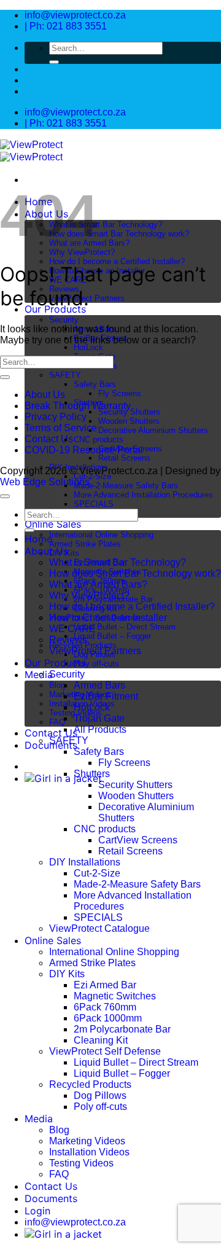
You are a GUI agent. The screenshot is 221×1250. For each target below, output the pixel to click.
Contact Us (51, 733)
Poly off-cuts (96, 663)
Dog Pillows (100, 1095)
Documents (51, 1198)
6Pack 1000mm (108, 1018)
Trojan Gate (99, 718)
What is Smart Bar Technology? (105, 224)
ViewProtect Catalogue (99, 928)
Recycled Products (90, 1084)
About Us (45, 394)
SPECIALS (94, 504)
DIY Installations (78, 467)
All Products (100, 729)
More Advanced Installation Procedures (143, 494)
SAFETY (65, 375)
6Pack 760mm (105, 1007)
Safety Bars (95, 384)
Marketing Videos (87, 1141)
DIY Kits (67, 974)
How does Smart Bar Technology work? (119, 233)
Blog (57, 685)
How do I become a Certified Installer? (117, 261)
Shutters (89, 402)
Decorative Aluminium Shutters (153, 430)
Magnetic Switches (115, 996)
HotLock (88, 347)
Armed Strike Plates (85, 544)
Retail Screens (124, 458)
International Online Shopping (101, 534)
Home (38, 539)
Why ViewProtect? (82, 252)
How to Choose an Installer (108, 617)
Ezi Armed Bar (105, 985)
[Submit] (54, 62)
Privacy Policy (56, 417)
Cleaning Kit (101, 1040)
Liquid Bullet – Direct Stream (125, 626)
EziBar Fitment (106, 696)
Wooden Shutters (129, 421)
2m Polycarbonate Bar (122, 1029)
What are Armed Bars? (98, 584)
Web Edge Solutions (45, 482)
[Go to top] (5, 496)
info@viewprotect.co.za (75, 1222)
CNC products (98, 439)
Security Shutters (129, 411)
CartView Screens (130, 448)
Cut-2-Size (92, 476)
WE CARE (72, 628)
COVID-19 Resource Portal (84, 450)
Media (39, 1118)
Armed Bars (99, 685)
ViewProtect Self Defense (105, 1051)
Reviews (68, 640)
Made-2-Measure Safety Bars (126, 485)
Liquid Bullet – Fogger (112, 636)
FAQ (57, 722)
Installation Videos (89, 1152)
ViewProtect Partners (95, 651)
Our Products (55, 663)
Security (64, 319)
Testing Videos (81, 1163)
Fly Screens (119, 393)
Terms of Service (61, 428)
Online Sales (53, 524)
